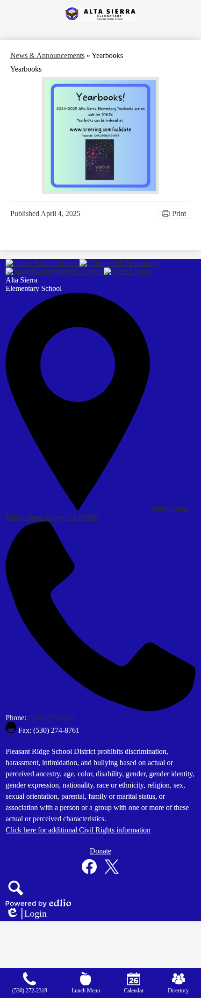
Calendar (134, 990)
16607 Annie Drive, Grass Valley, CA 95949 (97, 513)
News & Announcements (47, 55)
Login (26, 913)
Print (179, 213)
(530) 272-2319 (51, 718)
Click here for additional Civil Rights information (78, 830)
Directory (178, 990)
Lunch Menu (86, 990)
